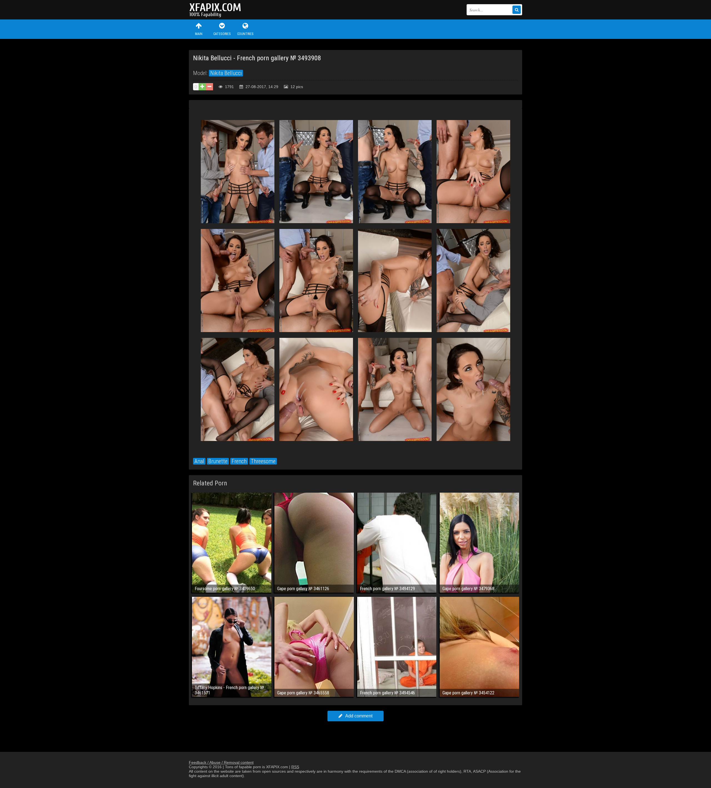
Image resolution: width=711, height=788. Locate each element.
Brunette (217, 461)
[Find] (516, 10)
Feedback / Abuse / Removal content (221, 762)
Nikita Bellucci (226, 73)
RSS (295, 767)
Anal (199, 461)
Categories (222, 34)
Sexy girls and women (216, 9)
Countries (245, 34)
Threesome (263, 461)
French (239, 461)
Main (198, 34)
